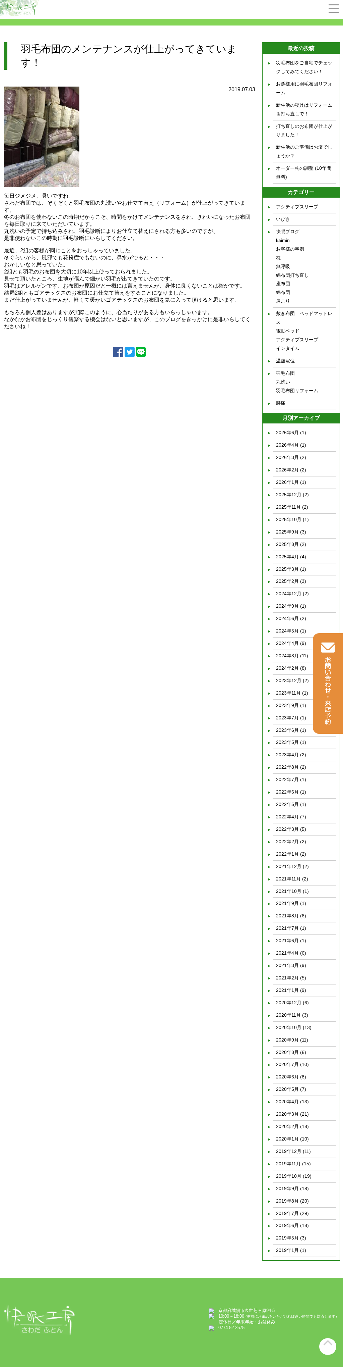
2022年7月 (287, 779)
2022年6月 (287, 792)
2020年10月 (288, 1027)
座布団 (283, 283)
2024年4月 (287, 643)
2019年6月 (287, 1225)
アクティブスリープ (297, 206)
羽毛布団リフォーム (297, 390)
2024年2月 (287, 668)
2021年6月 (287, 940)
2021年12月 (288, 866)
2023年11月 (288, 693)
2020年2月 (287, 1126)
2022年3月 (287, 829)
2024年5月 (287, 631)
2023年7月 (287, 717)
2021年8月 (287, 915)
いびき (283, 219)
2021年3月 (287, 965)
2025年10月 (288, 519)
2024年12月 (288, 593)
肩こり (283, 301)
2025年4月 (287, 556)
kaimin (283, 240)
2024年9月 (287, 606)
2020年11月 (288, 1015)
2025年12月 (288, 494)
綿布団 (283, 292)
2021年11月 (288, 878)
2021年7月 (287, 928)
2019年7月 (287, 1213)
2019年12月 (288, 1151)
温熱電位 (285, 360)
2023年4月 (287, 754)
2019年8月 (287, 1201)
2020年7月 (287, 1064)
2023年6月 (287, 730)
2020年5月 (287, 1089)
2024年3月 (287, 655)
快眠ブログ (287, 231)
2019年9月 (287, 1188)
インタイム (287, 348)
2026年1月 (287, 482)
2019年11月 (288, 1163)
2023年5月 (287, 742)
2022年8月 (287, 767)
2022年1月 (287, 854)
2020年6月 (287, 1076)
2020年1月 (287, 1139)
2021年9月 (287, 903)
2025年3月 (287, 569)
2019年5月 (287, 1238)
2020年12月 (288, 1002)
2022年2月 (287, 841)
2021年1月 (287, 990)
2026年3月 (287, 457)
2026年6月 (287, 432)
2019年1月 (287, 1250)
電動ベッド (287, 331)
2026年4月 (287, 445)
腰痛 (280, 403)
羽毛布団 (285, 373)
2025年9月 (287, 532)
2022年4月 (287, 816)
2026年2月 (287, 469)
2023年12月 (288, 680)
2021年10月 (288, 891)
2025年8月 (287, 544)
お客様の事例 (290, 249)
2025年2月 (287, 581)
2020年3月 (287, 1114)
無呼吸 (283, 266)
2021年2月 (287, 977)
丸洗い (283, 382)
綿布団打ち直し (292, 275)
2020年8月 (287, 1052)
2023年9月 (287, 705)
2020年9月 (287, 1040)
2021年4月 (287, 953)
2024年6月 (287, 618)
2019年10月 (288, 1176)
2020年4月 (287, 1101)
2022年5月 (287, 804)
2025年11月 (288, 507)
